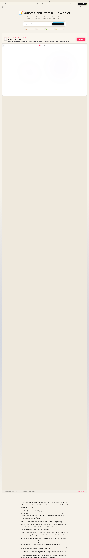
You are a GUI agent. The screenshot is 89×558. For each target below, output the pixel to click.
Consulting (21, 7)
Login (75, 3)
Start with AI (80, 39)
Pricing (71, 3)
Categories (15, 7)
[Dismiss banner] (87, 1)
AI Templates (8, 7)
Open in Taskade (80, 491)
